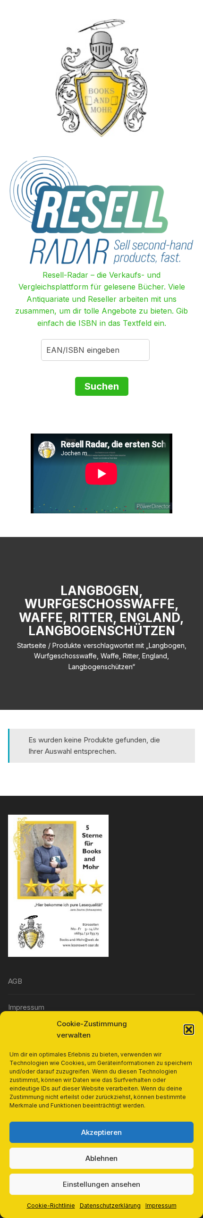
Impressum (161, 1205)
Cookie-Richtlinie (51, 1205)
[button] (189, 1029)
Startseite (31, 645)
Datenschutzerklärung (110, 1205)
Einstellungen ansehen (101, 1184)
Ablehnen (101, 1158)
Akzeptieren (101, 1132)
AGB (15, 981)
